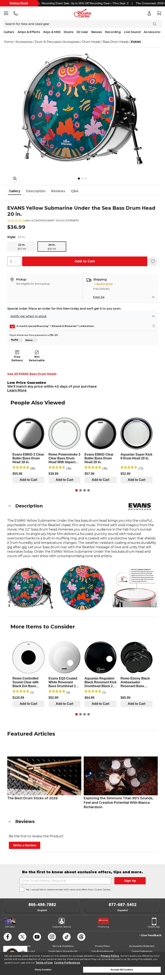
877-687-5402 (123, 904)
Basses (96, 32)
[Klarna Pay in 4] (31, 340)
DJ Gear (82, 32)
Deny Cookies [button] (43, 969)
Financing (103, 926)
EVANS (136, 42)
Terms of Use (44, 962)
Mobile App (154, 926)
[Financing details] (153, 325)
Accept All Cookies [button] (122, 969)
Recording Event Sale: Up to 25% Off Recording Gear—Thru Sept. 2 (85, 3)
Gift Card (9, 926)
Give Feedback (151, 935)
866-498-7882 (42, 904)
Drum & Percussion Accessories (57, 42)
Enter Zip (98, 297)
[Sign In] (149, 13)
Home (8, 42)
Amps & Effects (29, 32)
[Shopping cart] (159, 13)
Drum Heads (91, 42)
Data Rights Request (102, 951)
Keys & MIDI (52, 32)
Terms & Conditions (62, 945)
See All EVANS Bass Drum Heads (32, 374)
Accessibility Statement (141, 945)
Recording (113, 32)
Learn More (17, 390)
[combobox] (14, 261)
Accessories (153, 32)
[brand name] (140, 506)
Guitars (9, 32)
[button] (82, 506)
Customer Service (62, 926)
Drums (68, 32)
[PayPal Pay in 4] (16, 340)
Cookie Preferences (67, 962)
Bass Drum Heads (115, 42)
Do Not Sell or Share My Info (62, 951)
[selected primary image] (82, 109)
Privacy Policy (110, 955)
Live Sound (132, 32)
